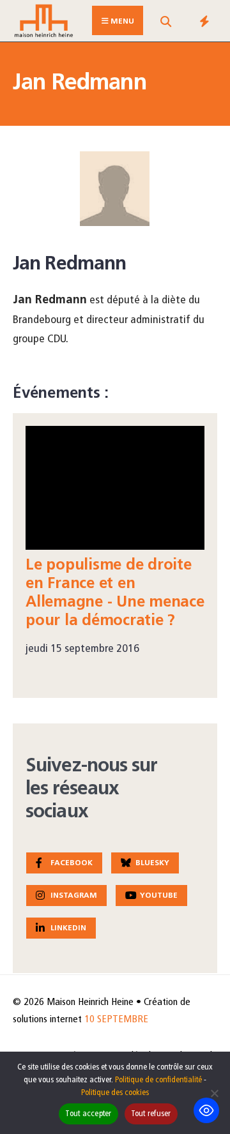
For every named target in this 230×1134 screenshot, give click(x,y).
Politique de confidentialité (158, 1080)
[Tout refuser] (214, 1093)
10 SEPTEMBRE (116, 1020)
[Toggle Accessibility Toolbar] (206, 1110)
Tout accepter (88, 1114)
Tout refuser (151, 1114)
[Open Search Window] (165, 23)
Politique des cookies (115, 1093)
